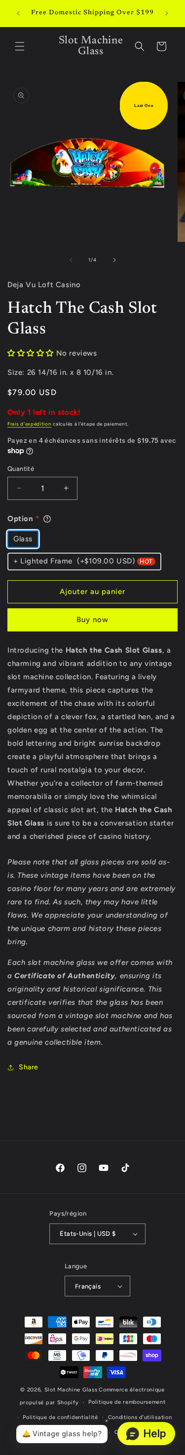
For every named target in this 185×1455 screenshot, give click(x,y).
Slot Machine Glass (71, 1390)
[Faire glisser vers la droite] (114, 260)
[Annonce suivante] (167, 13)
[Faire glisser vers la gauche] (71, 260)
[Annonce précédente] (18, 13)
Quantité (20, 468)
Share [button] (28, 1067)
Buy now (92, 619)
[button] (20, 46)
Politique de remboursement (126, 1402)
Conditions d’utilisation (140, 1417)
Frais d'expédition (29, 424)
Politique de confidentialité (60, 1417)
